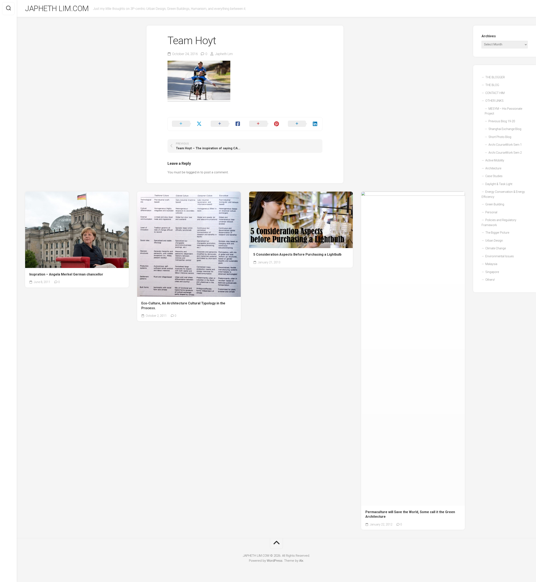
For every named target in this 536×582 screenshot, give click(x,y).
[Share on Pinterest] (264, 124)
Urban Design (494, 240)
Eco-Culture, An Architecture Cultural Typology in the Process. (183, 305)
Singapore (492, 272)
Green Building (494, 204)
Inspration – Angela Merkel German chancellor (66, 274)
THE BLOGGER (495, 77)
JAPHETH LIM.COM (57, 8)
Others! (490, 279)
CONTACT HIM (495, 93)
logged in (193, 172)
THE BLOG (492, 85)
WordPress (274, 561)
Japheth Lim (224, 54)
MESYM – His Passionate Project (503, 111)
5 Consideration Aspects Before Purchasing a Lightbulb (297, 254)
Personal (491, 212)
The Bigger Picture (497, 232)
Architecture (493, 168)
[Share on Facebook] (225, 124)
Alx (301, 561)
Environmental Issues (499, 256)
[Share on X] (187, 124)
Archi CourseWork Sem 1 (505, 144)
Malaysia (491, 264)
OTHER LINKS (494, 100)
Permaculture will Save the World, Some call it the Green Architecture (410, 514)
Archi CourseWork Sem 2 (505, 152)
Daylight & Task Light (498, 184)
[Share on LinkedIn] (303, 124)
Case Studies (493, 176)
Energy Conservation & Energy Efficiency (503, 194)
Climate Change (495, 248)
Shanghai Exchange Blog (504, 129)
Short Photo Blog (499, 137)
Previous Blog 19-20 (501, 121)
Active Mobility (494, 160)
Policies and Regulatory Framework (499, 222)
